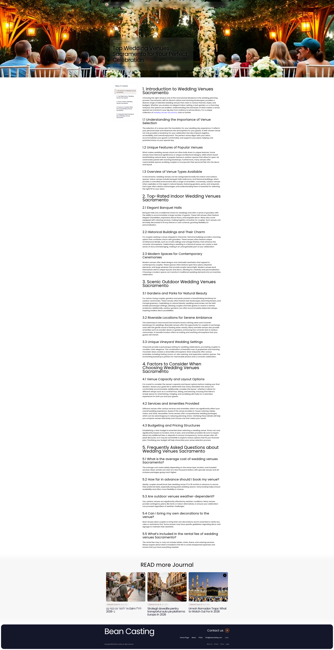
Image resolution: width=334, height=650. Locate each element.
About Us (209, 644)
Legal (227, 644)
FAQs (201, 637)
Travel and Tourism (121, 41)
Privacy (216, 644)
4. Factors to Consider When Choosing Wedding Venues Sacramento (124, 108)
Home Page (184, 637)
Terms (222, 644)
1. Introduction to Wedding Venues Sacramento (126, 91)
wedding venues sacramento (165, 112)
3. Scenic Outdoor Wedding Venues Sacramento (124, 102)
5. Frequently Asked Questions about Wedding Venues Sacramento (125, 115)
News (194, 637)
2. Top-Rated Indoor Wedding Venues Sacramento (125, 97)
